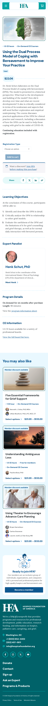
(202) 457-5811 (13, 642)
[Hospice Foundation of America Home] (24, 6)
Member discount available (16, 370)
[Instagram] (13, 654)
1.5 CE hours (9, 46)
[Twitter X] (20, 654)
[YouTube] (28, 654)
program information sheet (24, 311)
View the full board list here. (16, 337)
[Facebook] (5, 654)
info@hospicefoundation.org (20, 646)
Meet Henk (10, 282)
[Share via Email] (42, 180)
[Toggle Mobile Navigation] (5, 5)
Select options (12, 419)
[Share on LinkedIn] (35, 180)
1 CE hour (11, 404)
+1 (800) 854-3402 (15, 639)
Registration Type (11, 144)
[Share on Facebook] (23, 180)
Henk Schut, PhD (17, 267)
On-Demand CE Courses (27, 46)
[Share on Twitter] (29, 180)
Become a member (24, 590)
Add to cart (13, 157)
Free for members (28, 463)
